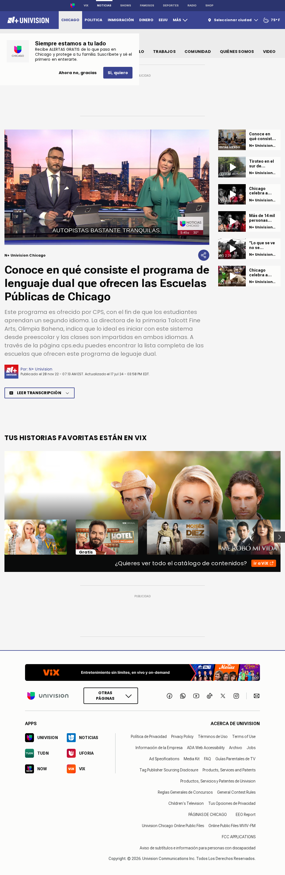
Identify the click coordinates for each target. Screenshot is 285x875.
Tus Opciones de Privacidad (231, 803)
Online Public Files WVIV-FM (231, 825)
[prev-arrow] (1, 537)
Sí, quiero (118, 72)
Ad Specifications (164, 759)
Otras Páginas (105, 695)
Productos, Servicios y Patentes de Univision (217, 781)
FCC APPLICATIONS (238, 837)
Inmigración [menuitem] (121, 20)
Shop (209, 5)
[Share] (203, 255)
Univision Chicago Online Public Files (173, 825)
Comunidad (198, 51)
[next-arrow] (279, 537)
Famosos (147, 5)
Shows (125, 5)
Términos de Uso (213, 736)
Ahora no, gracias (78, 72)
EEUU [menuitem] (163, 20)
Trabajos (164, 51)
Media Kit (192, 759)
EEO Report (245, 814)
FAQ (207, 759)
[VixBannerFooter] (142, 672)
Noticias (104, 5)
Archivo (235, 747)
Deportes (171, 5)
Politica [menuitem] (93, 20)
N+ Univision (41, 369)
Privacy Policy (182, 736)
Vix (86, 5)
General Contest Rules (236, 792)
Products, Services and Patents (229, 770)
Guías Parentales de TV (235, 759)
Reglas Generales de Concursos (185, 792)
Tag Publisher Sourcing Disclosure (168, 770)
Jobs (251, 747)
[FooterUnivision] (47, 696)
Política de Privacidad (149, 736)
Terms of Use (243, 736)
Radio (192, 5)
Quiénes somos (237, 51)
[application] (106, 187)
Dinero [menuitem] (146, 20)
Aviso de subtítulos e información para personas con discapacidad (197, 848)
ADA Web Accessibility (206, 747)
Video (269, 51)
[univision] (27, 20)
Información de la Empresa (159, 747)
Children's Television (186, 803)
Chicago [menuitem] (70, 20)
